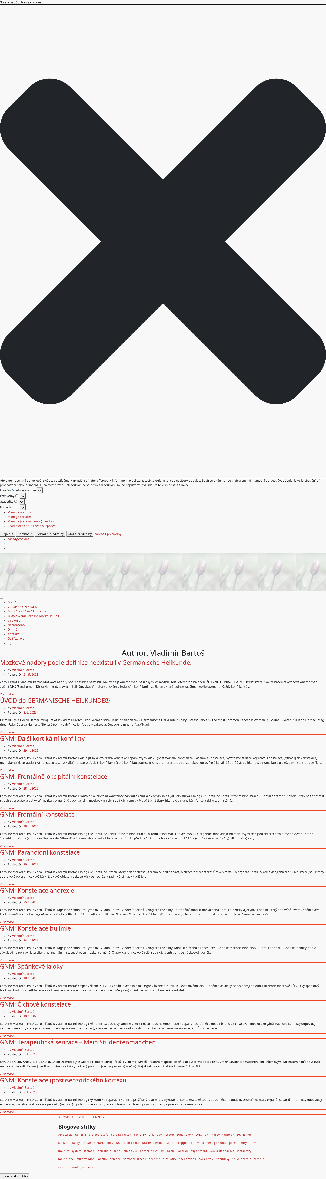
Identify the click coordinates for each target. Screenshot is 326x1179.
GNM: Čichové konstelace (35, 1004)
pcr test (154, 1159)
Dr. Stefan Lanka (127, 1143)
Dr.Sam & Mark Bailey (98, 1143)
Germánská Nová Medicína (27, 611)
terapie (259, 1159)
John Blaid (104, 1151)
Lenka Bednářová (222, 1151)
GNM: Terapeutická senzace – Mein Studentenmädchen (78, 1042)
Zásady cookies (18, 539)
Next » (99, 1117)
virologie (78, 1167)
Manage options (19, 512)
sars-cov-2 (206, 1159)
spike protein (241, 1159)
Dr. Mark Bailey (69, 1143)
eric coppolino (182, 1143)
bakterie (80, 1134)
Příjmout (7, 534)
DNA (199, 1134)
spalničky (223, 1159)
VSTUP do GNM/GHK (22, 607)
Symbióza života (163, 570)
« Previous (65, 1117)
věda (90, 1167)
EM (167, 1143)
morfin (102, 1159)
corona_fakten (121, 1134)
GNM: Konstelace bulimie (35, 928)
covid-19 (140, 1134)
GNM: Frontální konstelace (37, 814)
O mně (12, 629)
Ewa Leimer (203, 1143)
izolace (89, 1151)
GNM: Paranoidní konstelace (40, 852)
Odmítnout (24, 534)
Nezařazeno (16, 625)
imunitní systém (70, 1151)
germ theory (238, 1143)
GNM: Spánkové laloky (31, 966)
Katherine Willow (152, 1151)
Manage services (20, 517)
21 (92, 1117)
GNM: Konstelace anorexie (37, 890)
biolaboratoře (98, 1134)
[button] (163, 241)
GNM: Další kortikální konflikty (42, 738)
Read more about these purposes (31, 526)
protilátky (169, 1159)
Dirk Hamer (185, 1134)
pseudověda (187, 1159)
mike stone (66, 1159)
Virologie (14, 620)
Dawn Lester (165, 1134)
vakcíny (63, 1167)
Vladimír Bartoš (23, 670)
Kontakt (13, 634)
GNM (252, 1143)
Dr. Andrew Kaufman (219, 1134)
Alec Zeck (65, 1134)
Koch (170, 1151)
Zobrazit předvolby (50, 534)
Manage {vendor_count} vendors (31, 521)
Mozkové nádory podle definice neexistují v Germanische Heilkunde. (96, 662)
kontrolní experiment (192, 1151)
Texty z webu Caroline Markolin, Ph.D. (34, 616)
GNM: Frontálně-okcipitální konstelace (53, 776)
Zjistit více (7, 694)
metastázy (244, 1151)
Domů (12, 602)
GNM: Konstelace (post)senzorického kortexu (63, 1080)
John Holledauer (125, 1151)
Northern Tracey (134, 1159)
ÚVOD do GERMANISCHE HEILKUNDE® (55, 700)
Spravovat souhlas (15, 1176)
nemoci (115, 1159)
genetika (220, 1143)
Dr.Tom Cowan (152, 1143)
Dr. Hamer (244, 1134)
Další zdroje (16, 638)
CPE (151, 1134)
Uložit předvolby (80, 534)
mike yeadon (86, 1159)
